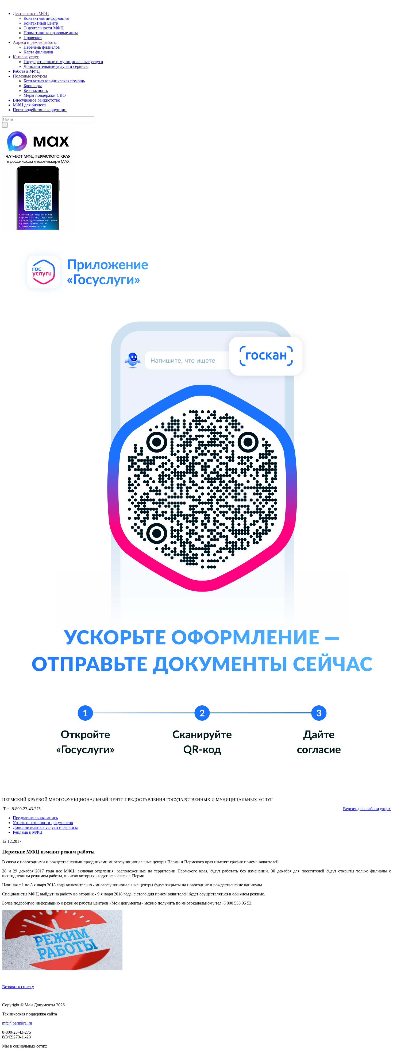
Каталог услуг (26, 57)
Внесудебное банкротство (36, 100)
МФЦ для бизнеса (29, 105)
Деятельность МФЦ (31, 13)
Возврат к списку (18, 986)
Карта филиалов (38, 52)
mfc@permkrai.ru (17, 1023)
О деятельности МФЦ (44, 28)
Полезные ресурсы (30, 76)
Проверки (33, 37)
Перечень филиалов (42, 47)
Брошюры (33, 85)
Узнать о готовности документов (43, 822)
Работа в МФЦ (26, 71)
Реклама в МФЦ (28, 832)
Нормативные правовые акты (51, 32)
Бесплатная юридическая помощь (54, 81)
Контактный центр (41, 23)
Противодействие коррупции (40, 109)
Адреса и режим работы (35, 42)
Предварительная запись (35, 818)
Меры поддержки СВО (45, 95)
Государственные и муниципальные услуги (63, 61)
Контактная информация (46, 18)
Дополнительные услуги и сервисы (56, 66)
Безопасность (36, 90)
